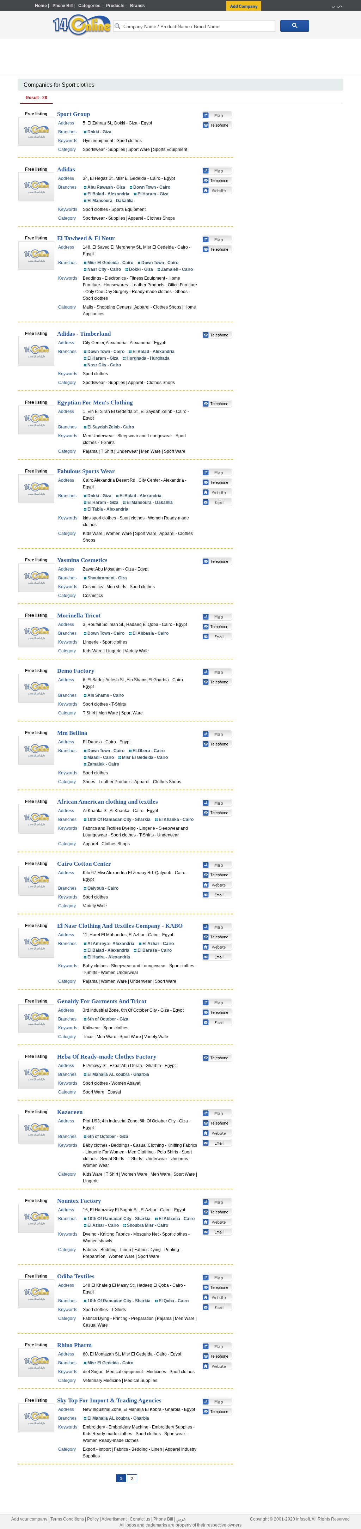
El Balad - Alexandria (108, 193)
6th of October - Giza (107, 1019)
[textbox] (194, 26)
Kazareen (69, 1112)
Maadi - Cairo (100, 757)
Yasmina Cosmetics (82, 560)
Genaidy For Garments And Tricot (102, 1001)
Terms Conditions (67, 1519)
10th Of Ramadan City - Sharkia (119, 819)
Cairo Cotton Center (84, 863)
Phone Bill (63, 5)
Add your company (29, 1519)
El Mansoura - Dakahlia (110, 200)
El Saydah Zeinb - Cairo (110, 427)
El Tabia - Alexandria (107, 509)
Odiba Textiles (75, 1276)
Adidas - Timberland (84, 333)
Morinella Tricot (79, 615)
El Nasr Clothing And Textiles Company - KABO (120, 925)
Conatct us (140, 1519)
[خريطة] (217, 116)
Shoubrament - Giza (107, 577)
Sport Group (73, 114)
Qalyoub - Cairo (102, 888)
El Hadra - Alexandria (108, 957)
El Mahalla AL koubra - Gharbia (118, 1074)
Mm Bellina (72, 733)
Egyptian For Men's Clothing (95, 402)
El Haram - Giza (153, 193)
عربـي (337, 5)
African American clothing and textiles (107, 801)
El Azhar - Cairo (158, 943)
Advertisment (114, 1519)
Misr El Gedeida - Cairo (110, 262)
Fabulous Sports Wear (86, 471)
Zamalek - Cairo (177, 269)
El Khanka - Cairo (176, 819)
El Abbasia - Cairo (151, 633)
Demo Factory (75, 671)
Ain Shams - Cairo (105, 695)
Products (115, 5)
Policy (93, 1519)
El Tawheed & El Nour (86, 238)
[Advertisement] (180, 58)
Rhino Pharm (74, 1345)
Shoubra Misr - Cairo (147, 1225)
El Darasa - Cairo (154, 950)
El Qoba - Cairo (174, 1300)
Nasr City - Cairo (104, 269)
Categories (89, 5)
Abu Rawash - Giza (106, 187)
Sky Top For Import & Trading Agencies (109, 1400)
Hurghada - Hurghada (148, 358)
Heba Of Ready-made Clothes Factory (107, 1056)
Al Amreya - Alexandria (110, 943)
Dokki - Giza (99, 131)
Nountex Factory (79, 1201)
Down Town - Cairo (151, 187)
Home (41, 5)
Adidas (66, 169)
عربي (181, 1519)
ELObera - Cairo (149, 750)
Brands (137, 5)
